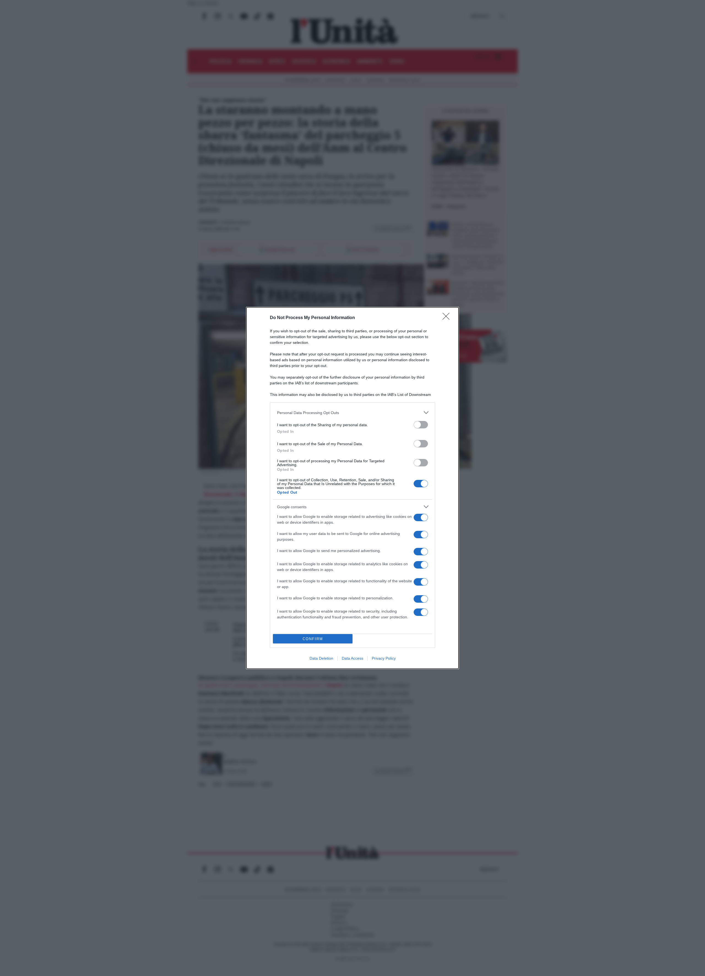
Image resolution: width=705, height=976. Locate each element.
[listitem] (352, 412)
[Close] (448, 318)
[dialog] (352, 488)
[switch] (421, 424)
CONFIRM (313, 639)
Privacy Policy (384, 658)
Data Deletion (321, 658)
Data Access (352, 658)
